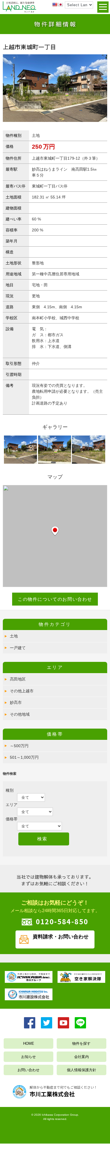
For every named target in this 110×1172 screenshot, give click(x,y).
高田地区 (18, 679)
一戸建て (18, 648)
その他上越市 (22, 691)
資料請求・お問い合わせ (61, 936)
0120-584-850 (62, 921)
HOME (28, 1043)
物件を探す (81, 1043)
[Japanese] (60, 4)
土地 (14, 636)
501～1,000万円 (24, 757)
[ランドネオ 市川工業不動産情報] (19, 11)
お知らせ (28, 1057)
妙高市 (16, 702)
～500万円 (19, 746)
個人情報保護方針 (81, 1070)
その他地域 (20, 714)
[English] (54, 4)
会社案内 (81, 1057)
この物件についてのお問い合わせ (55, 599)
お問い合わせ (28, 1070)
